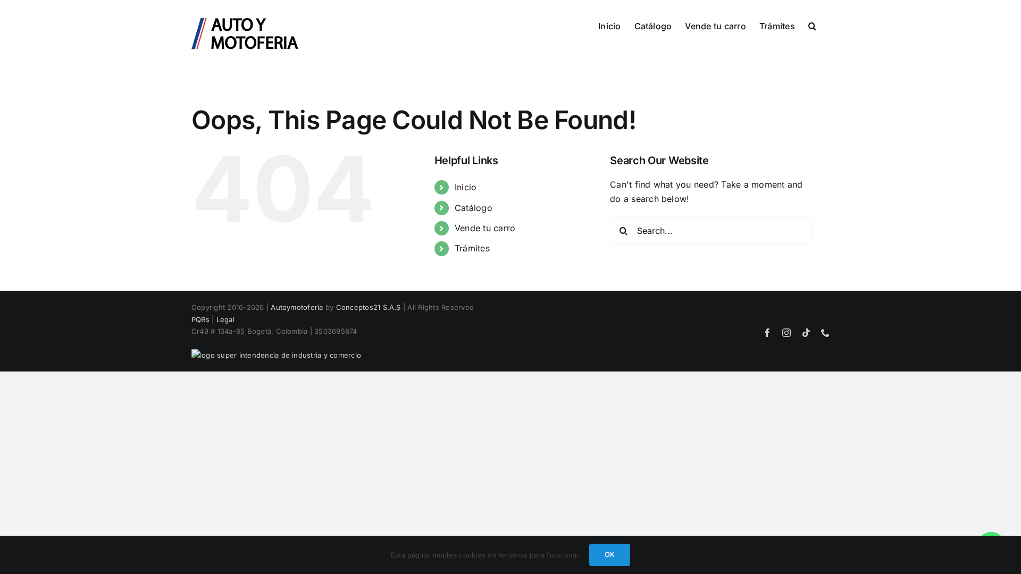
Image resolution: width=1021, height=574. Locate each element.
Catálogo (473, 207)
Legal (225, 319)
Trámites (472, 248)
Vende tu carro (485, 228)
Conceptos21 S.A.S (368, 307)
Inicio (465, 187)
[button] (812, 25)
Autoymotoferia (297, 307)
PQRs (200, 319)
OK (610, 554)
